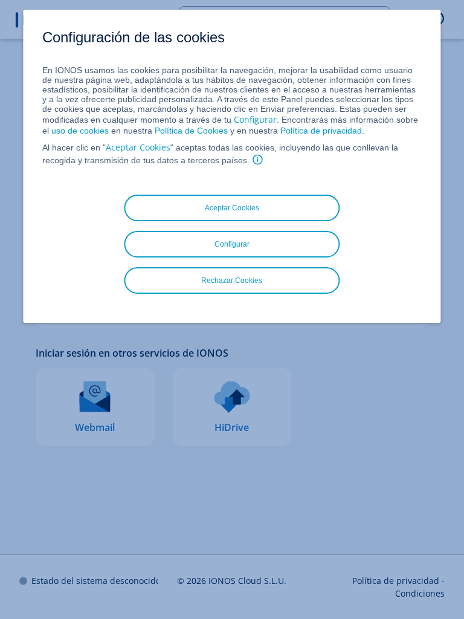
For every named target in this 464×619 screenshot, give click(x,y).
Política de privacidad (321, 130)
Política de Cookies (191, 130)
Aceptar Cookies (138, 147)
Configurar (255, 119)
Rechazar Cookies (231, 280)
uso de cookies (79, 130)
